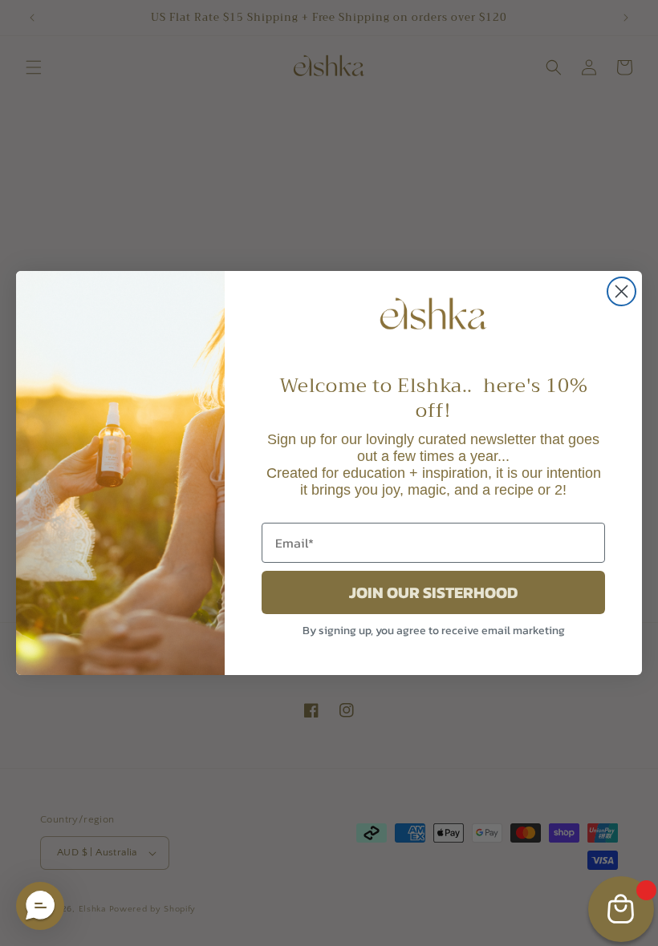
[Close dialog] (621, 291)
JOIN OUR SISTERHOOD (433, 592)
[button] (40, 906)
